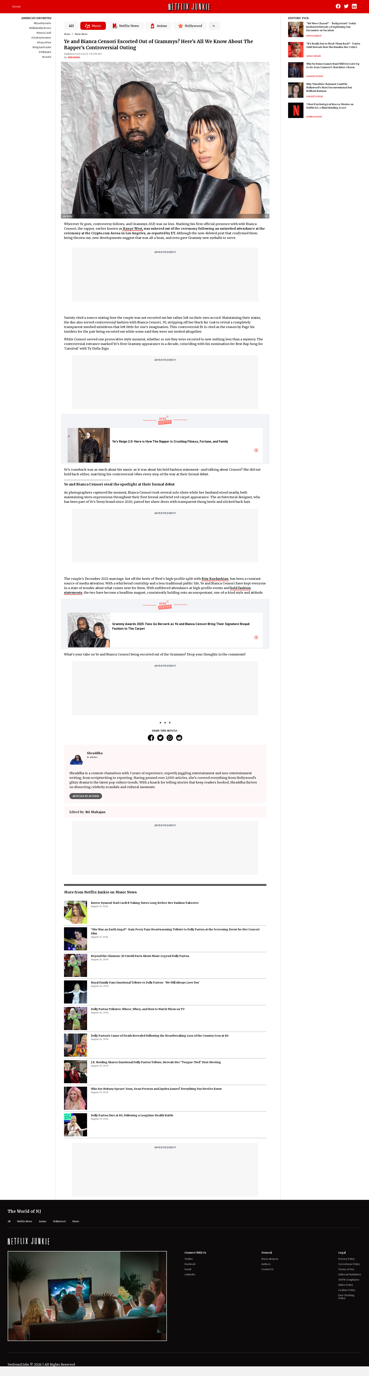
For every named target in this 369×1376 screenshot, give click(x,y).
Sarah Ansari (313, 56)
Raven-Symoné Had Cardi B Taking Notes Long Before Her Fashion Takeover (145, 916)
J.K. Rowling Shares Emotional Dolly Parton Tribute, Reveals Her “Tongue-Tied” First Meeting (156, 1076)
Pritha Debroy (314, 36)
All (71, 26)
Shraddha (74, 57)
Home (16, 6)
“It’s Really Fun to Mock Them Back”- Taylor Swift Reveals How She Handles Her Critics (333, 45)
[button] (267, 216)
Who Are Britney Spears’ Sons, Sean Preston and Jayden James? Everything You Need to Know (156, 1102)
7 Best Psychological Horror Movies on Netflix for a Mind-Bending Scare (329, 106)
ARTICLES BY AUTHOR (85, 796)
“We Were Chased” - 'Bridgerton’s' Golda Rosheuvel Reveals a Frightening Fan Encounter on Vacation (331, 27)
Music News (81, 34)
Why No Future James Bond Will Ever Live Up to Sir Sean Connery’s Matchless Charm (332, 65)
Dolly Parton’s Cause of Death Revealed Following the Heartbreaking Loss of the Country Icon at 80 (160, 1049)
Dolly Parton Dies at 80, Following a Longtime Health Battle (132, 1129)
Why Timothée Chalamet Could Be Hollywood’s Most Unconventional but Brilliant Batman (329, 87)
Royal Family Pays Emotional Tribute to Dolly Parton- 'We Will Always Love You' (145, 996)
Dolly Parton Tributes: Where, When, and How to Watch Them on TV (138, 1023)
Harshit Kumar (314, 76)
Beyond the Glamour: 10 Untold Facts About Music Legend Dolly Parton (140, 970)
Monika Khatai (314, 117)
